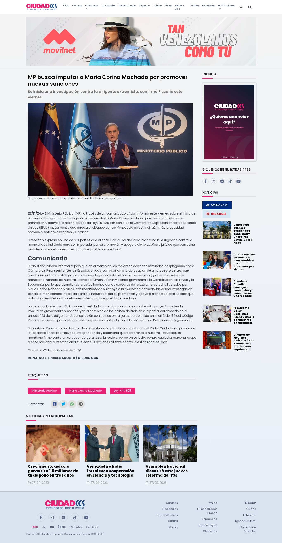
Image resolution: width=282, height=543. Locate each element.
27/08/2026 (40, 483)
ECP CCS (92, 527)
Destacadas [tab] (219, 205)
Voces (168, 5)
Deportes (144, 5)
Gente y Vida (179, 7)
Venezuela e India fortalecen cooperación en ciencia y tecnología (110, 471)
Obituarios (210, 531)
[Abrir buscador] (249, 7)
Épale (62, 527)
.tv (43, 527)
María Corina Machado (85, 391)
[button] (229, 122)
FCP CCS (76, 527)
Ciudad (251, 509)
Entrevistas (208, 5)
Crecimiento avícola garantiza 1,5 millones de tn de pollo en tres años (53, 471)
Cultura (157, 5)
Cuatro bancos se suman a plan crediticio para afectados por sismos (244, 262)
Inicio (66, 5)
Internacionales (127, 5)
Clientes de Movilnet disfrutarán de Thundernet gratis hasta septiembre (243, 342)
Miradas (250, 503)
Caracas (77, 5)
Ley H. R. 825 (122, 391)
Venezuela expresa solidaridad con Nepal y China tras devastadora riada (242, 233)
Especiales (209, 519)
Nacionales (108, 5)
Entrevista (249, 515)
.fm (51, 527)
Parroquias (91, 5)
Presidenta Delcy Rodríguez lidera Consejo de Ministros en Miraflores (243, 315)
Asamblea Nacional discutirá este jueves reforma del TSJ (167, 471)
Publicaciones (226, 5)
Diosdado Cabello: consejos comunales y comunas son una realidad (243, 288)
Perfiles (195, 5)
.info (35, 527)
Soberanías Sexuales (248, 529)
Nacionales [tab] (218, 214)
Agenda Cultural (245, 521)
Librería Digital (207, 525)
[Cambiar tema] (241, 7)
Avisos (212, 503)
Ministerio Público (44, 391)
